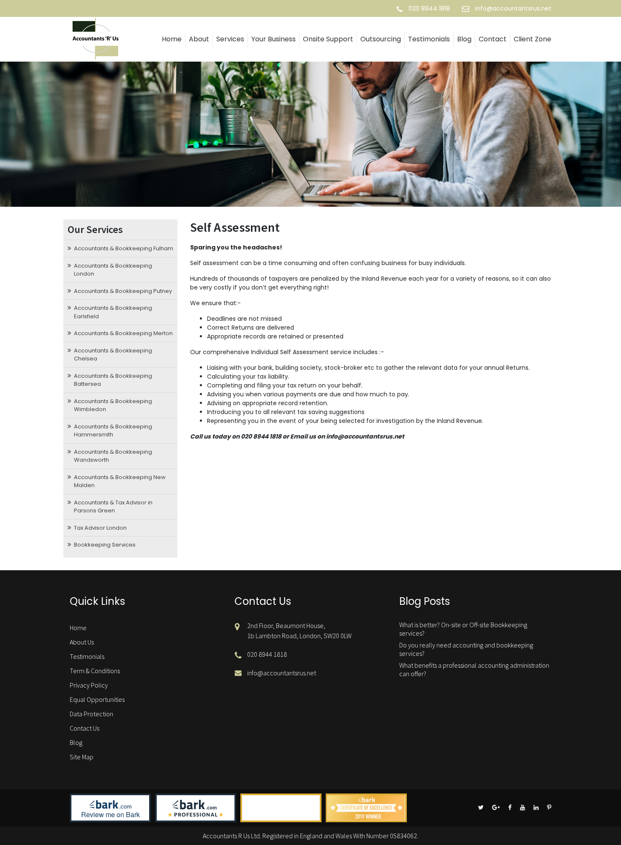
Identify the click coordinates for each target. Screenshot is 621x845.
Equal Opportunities (97, 699)
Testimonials (429, 39)
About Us (82, 642)
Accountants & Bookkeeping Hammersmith (113, 430)
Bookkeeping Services (105, 545)
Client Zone (532, 39)
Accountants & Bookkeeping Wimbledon (113, 405)
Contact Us (84, 728)
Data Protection (91, 714)
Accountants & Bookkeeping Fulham (123, 248)
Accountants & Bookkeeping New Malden (120, 481)
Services (230, 39)
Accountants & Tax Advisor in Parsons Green (113, 506)
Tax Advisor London (100, 528)
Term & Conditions (95, 670)
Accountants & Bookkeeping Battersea (113, 380)
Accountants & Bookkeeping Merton (123, 333)
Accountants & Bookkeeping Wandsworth (113, 456)
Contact (493, 39)
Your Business (273, 39)
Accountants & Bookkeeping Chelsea (113, 355)
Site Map (81, 757)
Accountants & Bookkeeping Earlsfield (113, 312)
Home (172, 39)
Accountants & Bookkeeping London (113, 270)
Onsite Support (328, 39)
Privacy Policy (89, 685)
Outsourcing (380, 39)
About (199, 39)
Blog (464, 39)
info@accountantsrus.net (513, 8)
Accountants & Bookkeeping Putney (123, 291)
